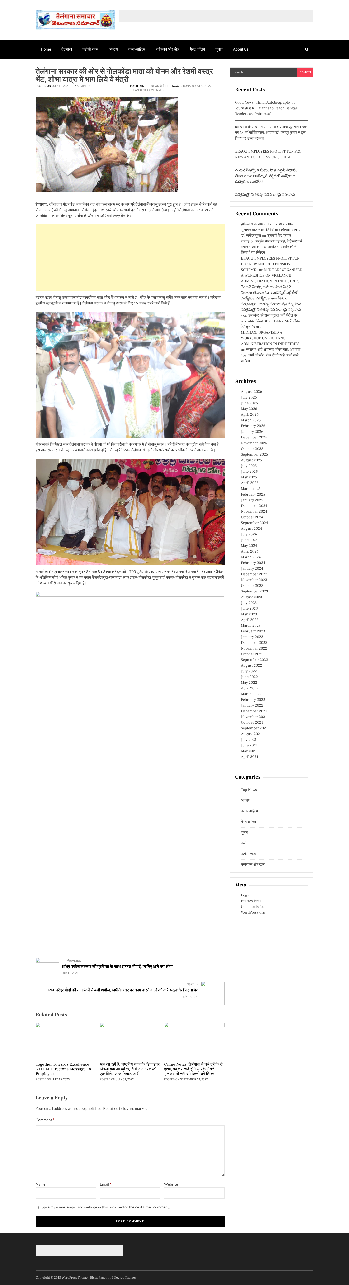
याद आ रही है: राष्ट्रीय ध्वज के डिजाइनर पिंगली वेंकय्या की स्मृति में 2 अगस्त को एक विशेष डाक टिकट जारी (130, 1069)
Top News (152, 85)
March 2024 (251, 557)
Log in (246, 895)
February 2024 (253, 563)
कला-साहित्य (136, 49)
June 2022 (249, 677)
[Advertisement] (130, 257)
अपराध (113, 49)
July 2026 (249, 397)
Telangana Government (148, 90)
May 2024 (249, 546)
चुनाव (219, 49)
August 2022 (251, 665)
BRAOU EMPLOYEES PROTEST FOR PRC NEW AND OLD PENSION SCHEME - (270, 264)
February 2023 (253, 631)
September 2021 (254, 728)
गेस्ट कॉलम (197, 49)
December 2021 (254, 711)
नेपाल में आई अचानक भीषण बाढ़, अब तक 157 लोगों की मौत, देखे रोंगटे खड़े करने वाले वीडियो (270, 355)
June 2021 (249, 745)
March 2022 (251, 694)
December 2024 (254, 506)
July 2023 (249, 603)
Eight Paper (99, 1277)
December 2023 (254, 574)
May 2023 (249, 614)
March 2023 (251, 625)
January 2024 (252, 568)
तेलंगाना (66, 49)
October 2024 (252, 517)
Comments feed (254, 907)
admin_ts (83, 85)
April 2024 (250, 551)
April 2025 (250, 483)
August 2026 (251, 392)
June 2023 (249, 608)
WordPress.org (253, 912)
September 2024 (254, 523)
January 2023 (252, 637)
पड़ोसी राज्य (90, 49)
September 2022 (254, 660)
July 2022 (249, 671)
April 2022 (250, 688)
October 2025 (252, 449)
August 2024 (251, 528)
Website (171, 1184)
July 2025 (249, 466)
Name (42, 1184)
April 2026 (250, 414)
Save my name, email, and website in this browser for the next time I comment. (106, 1207)
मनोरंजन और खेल (167, 49)
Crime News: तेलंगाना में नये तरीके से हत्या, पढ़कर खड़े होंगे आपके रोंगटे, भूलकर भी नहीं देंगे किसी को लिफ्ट (193, 1069)
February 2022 (253, 700)
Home (46, 49)
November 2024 (254, 511)
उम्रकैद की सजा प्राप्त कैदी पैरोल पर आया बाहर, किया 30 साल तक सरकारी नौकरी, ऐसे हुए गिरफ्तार (271, 321)
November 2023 (254, 580)
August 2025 (251, 460)
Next (192, 984)
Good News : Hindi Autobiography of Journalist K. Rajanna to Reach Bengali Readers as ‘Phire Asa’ (266, 108)
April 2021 (249, 757)
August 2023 (251, 597)
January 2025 (252, 500)
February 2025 (253, 494)
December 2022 (254, 642)
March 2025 (251, 488)
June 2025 (249, 471)
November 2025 (254, 443)
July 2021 (248, 739)
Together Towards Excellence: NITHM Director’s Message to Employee (63, 1069)
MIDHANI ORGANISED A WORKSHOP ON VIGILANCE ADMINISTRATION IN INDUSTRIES (271, 276)
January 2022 (252, 705)
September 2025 (254, 454)
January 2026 (252, 431)
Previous (71, 960)
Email (105, 1184)
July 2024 (249, 534)
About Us (241, 49)
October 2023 (252, 585)
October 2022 (252, 654)
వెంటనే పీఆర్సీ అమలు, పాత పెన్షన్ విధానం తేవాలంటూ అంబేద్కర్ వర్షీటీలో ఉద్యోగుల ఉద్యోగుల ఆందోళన (266, 176)
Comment (45, 1120)
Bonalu (188, 85)
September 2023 (254, 591)
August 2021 (251, 734)
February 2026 (253, 426)
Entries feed (251, 901)
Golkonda (202, 85)
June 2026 (249, 403)
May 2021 (249, 751)
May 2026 (249, 409)
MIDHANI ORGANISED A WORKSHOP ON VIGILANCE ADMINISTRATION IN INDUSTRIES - (271, 338)
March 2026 (251, 420)
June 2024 (249, 540)
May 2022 (249, 682)
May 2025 (249, 477)
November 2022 (254, 648)
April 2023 (250, 620)
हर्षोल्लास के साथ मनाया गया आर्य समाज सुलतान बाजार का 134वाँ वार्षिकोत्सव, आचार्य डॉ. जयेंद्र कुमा (270, 230)
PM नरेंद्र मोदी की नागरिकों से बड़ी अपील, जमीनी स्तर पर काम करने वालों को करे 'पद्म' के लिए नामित (123, 990)
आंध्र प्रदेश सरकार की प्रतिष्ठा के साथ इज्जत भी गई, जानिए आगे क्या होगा (117, 967)
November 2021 (254, 717)
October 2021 (252, 722)
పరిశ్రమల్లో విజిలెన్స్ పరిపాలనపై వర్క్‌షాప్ (265, 195)
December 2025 (254, 437)
